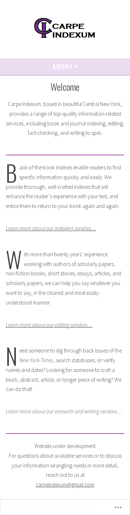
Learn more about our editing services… (49, 324)
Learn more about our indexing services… (51, 228)
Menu (85, 66)
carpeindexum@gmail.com (65, 484)
